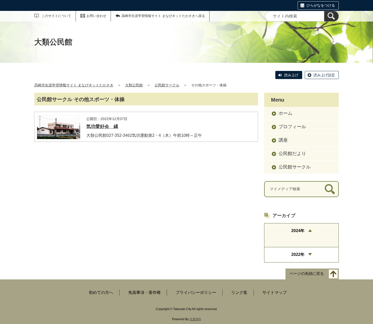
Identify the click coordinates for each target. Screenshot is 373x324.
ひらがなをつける (321, 5)
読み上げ (291, 75)
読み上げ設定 (324, 75)
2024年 (297, 230)
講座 (283, 140)
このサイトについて (56, 16)
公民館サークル (167, 85)
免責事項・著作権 (144, 292)
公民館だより (292, 153)
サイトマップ (274, 292)
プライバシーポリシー (196, 292)
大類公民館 (134, 85)
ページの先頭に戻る (307, 273)
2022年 (297, 254)
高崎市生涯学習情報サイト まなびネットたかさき (73, 85)
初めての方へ (101, 292)
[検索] (331, 16)
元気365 (195, 319)
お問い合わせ (96, 16)
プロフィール (292, 126)
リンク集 (239, 292)
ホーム (285, 113)
